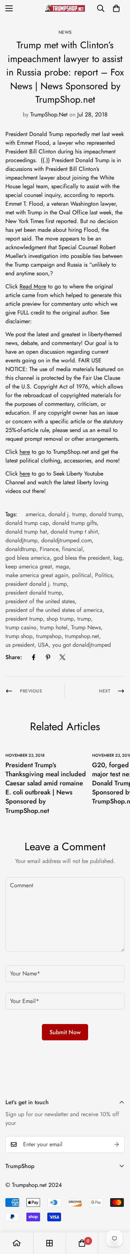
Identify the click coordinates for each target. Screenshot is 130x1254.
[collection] (49, 1243)
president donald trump (33, 592)
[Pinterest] (48, 657)
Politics (103, 575)
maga (62, 566)
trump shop (18, 636)
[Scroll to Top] (117, 1215)
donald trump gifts (74, 523)
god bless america (27, 558)
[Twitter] (62, 657)
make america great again (36, 575)
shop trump (60, 618)
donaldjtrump (21, 540)
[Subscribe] (117, 1144)
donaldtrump (20, 549)
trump (84, 618)
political (81, 575)
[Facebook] (33, 657)
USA (43, 645)
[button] (116, 8)
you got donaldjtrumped (81, 645)
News (65, 32)
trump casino (20, 627)
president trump (24, 618)
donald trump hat (26, 531)
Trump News (86, 627)
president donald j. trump (36, 584)
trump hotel (54, 627)
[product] (16, 1243)
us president (19, 645)
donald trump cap (27, 523)
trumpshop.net (82, 636)
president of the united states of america (54, 610)
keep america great (28, 566)
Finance (49, 549)
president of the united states (40, 601)
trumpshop (48, 636)
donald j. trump (67, 514)
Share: (13, 657)
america (35, 514)
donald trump (106, 514)
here (25, 452)
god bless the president (81, 558)
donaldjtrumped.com (66, 540)
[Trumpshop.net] (65, 8)
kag (117, 558)
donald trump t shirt (74, 531)
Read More (33, 286)
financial (72, 549)
